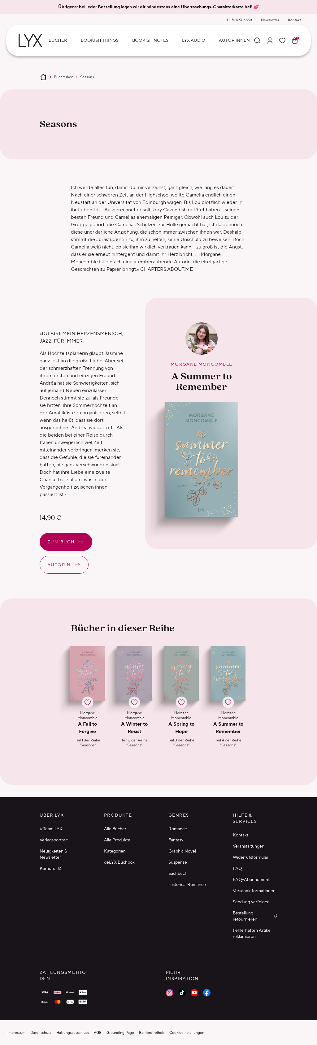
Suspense (177, 862)
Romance (177, 829)
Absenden (191, 1023)
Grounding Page (120, 1032)
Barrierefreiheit (151, 1032)
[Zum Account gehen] (270, 40)
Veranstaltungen (248, 846)
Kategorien (115, 851)
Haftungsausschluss (72, 1032)
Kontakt (294, 20)
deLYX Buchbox (119, 862)
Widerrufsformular (250, 857)
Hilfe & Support (239, 20)
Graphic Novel (182, 851)
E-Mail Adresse (185, 965)
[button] (87, 697)
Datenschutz (40, 1032)
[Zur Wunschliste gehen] (282, 40)
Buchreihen (63, 77)
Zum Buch (61, 542)
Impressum (16, 1032)
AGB (98, 1032)
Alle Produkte (117, 840)
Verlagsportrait (54, 840)
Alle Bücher (115, 829)
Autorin (59, 565)
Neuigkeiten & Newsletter (53, 854)
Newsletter (270, 20)
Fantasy (175, 840)
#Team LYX (51, 829)
